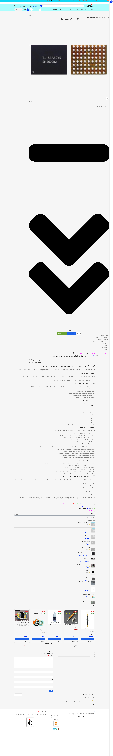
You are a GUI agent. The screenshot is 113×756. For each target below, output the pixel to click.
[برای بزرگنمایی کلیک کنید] (107, 98)
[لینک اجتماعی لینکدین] (31, 362)
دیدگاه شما (50, 655)
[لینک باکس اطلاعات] (90, 6)
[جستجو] (41, 6)
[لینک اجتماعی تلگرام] (29, 362)
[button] (16, 517)
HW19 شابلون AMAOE (86, 541)
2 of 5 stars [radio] (43, 648)
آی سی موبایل (98, 17)
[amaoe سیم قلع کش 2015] (93, 596)
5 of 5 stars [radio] (41, 648)
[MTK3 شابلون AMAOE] (93, 537)
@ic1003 (81, 503)
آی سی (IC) (104, 17)
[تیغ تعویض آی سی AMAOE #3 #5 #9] (93, 602)
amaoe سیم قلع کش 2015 (85, 594)
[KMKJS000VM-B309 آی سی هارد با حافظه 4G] (93, 554)
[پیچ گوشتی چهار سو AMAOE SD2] (93, 583)
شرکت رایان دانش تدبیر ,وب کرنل (29, 732)
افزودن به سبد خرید (71, 333)
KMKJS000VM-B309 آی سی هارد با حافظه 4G (81, 552)
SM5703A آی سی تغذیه (85, 570)
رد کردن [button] (15, 0)
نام (52, 679)
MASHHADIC (72, 503)
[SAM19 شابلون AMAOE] (93, 549)
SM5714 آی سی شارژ (86, 577)
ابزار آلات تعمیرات (91, 631)
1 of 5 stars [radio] (44, 648)
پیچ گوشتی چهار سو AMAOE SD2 (84, 581)
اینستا (75, 503)
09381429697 (22, 6)
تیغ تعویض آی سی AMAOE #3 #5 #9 (83, 601)
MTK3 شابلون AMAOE (86, 535)
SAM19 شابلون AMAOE (86, 547)
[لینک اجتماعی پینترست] (32, 362)
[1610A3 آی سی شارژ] (93, 560)
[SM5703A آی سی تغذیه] (93, 572)
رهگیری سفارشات (18, 9)
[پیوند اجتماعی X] (34, 362)
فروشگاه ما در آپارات (88, 510)
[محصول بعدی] (29, 15)
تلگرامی (88, 503)
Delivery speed (50, 653)
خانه (108, 17)
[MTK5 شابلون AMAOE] (93, 530)
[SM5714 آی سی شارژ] (93, 579)
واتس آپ (78, 503)
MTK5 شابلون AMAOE (86, 529)
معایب (51, 674)
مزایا (52, 669)
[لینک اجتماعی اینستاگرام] (58, 729)
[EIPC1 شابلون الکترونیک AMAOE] (93, 524)
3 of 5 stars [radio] (42, 648)
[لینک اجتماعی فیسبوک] (35, 362)
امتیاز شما (51, 648)
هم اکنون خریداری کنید (62, 333)
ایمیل (52, 684)
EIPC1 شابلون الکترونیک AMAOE (84, 522)
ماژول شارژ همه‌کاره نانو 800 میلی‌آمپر (83, 564)
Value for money (49, 650)
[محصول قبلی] (31, 15)
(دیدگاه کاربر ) (67, 358)
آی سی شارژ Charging (19, 624)
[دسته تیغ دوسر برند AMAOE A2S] (93, 589)
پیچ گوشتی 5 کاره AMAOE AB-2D (71, 624)
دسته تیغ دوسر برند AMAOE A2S (84, 587)
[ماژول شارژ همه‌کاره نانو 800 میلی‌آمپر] (93, 566)
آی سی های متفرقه (20, 625)
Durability (51, 651)
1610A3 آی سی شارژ (86, 558)
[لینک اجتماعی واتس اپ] (56, 729)
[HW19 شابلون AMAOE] (93, 543)
